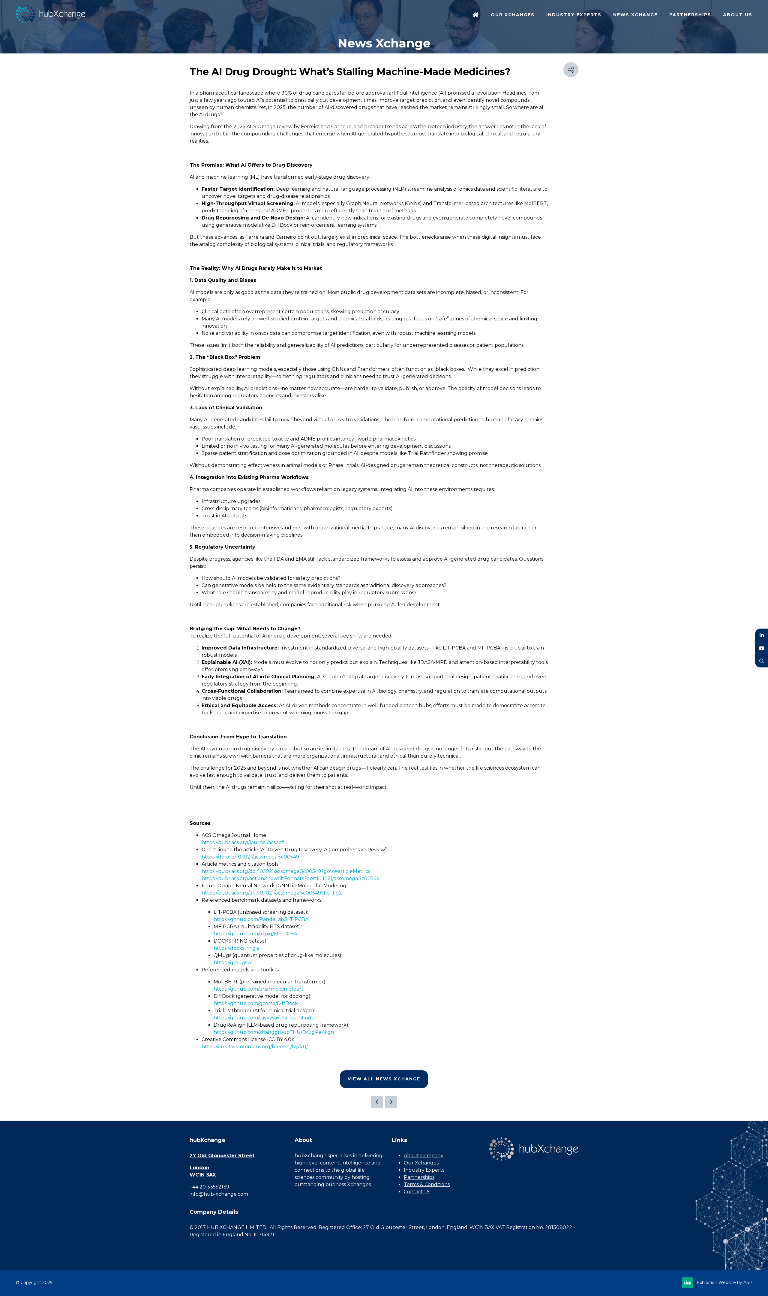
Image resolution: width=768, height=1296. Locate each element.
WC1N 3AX (203, 1175)
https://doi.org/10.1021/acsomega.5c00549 (250, 857)
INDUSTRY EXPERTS (574, 14)
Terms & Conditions (427, 1184)
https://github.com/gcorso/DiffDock (256, 1003)
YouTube (761, 648)
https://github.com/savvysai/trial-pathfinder (265, 1018)
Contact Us (417, 1192)
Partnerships (419, 1177)
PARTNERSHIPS (690, 14)
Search (761, 661)
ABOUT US (737, 14)
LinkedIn (761, 635)
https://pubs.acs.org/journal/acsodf (243, 842)
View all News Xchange (384, 1079)
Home (475, 15)
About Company (423, 1155)
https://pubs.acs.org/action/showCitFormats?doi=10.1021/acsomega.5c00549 (291, 878)
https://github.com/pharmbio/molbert (259, 989)
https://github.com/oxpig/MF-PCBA (255, 934)
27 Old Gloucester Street (222, 1155)
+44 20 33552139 (209, 1187)
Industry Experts (424, 1170)
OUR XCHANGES (513, 14)
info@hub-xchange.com (219, 1194)
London (199, 1167)
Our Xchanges (421, 1163)
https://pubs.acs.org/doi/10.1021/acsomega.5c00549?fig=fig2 (272, 893)
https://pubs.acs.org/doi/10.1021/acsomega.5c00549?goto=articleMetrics (286, 871)
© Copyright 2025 (34, 1282)
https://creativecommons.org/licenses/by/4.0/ (255, 1046)
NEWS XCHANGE (635, 14)
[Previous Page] (377, 1102)
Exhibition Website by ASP (724, 1282)
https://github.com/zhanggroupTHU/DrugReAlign (274, 1032)
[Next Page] (391, 1102)
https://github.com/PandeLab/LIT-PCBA (261, 919)
